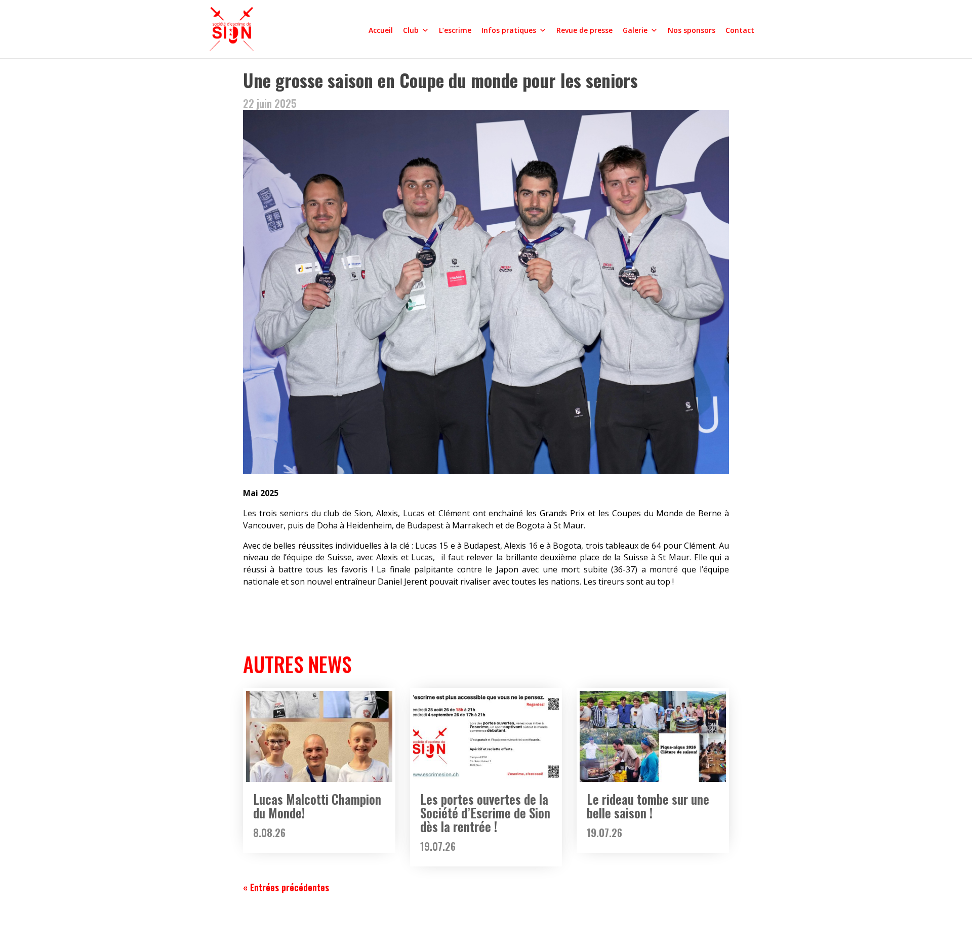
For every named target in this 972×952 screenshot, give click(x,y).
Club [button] (411, 30)
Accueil (381, 30)
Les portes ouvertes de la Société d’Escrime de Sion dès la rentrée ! (485, 813)
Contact (739, 30)
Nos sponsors (691, 30)
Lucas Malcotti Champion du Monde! (317, 806)
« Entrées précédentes (286, 887)
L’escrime (455, 30)
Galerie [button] (635, 30)
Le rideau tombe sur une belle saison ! (648, 806)
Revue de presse (584, 30)
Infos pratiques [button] (508, 30)
